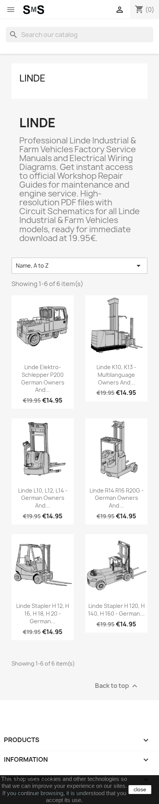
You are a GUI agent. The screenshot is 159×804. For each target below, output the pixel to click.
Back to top (117, 686)
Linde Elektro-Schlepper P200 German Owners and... (42, 378)
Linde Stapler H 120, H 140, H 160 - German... (116, 609)
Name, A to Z (79, 265)
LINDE (32, 78)
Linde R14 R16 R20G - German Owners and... (117, 498)
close (140, 789)
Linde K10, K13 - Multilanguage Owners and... (116, 374)
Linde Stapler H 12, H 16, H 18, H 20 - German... (42, 613)
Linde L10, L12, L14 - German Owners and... (43, 498)
